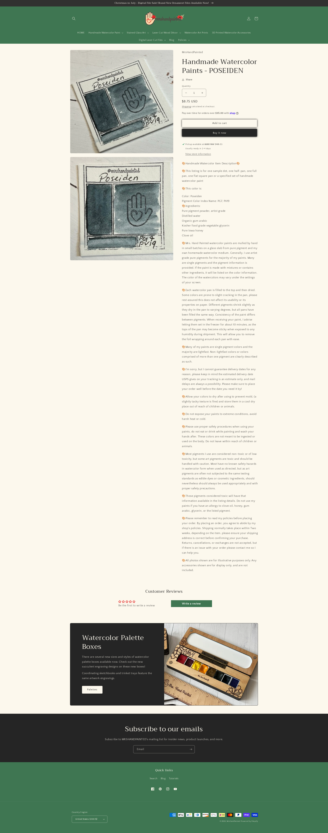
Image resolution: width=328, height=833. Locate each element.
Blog (163, 778)
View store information (198, 154)
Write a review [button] (191, 603)
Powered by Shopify (249, 821)
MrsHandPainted (233, 821)
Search (154, 778)
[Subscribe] (191, 749)
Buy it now (219, 132)
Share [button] (189, 79)
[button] (74, 18)
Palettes (92, 689)
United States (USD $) (86, 819)
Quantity (186, 86)
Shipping (186, 106)
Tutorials (173, 778)
